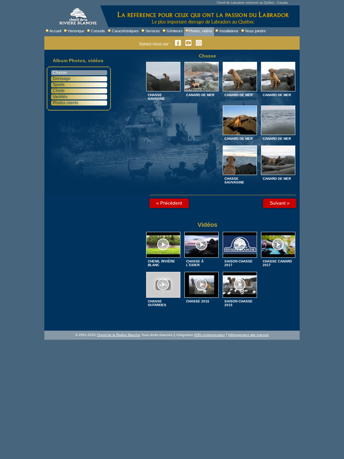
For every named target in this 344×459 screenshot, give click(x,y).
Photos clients (65, 102)
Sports (58, 84)
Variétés (60, 96)
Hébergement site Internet (248, 335)
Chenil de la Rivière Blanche (118, 335)
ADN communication (209, 335)
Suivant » (280, 203)
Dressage (62, 78)
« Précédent (169, 203)
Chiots (58, 90)
